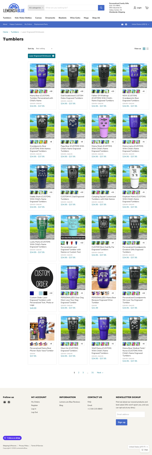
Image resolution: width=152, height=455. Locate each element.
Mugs (86, 18)
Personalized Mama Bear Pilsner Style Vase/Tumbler (42, 349)
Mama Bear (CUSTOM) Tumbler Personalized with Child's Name (41, 98)
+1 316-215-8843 (95, 409)
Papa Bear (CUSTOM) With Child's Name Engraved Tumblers (72, 148)
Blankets (62, 18)
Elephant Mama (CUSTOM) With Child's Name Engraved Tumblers (134, 199)
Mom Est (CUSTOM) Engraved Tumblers (69, 349)
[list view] (147, 48)
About (5, 24)
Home (5, 32)
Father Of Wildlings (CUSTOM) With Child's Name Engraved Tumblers (103, 98)
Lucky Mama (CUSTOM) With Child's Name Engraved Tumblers (40, 244)
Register (34, 405)
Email (90, 405)
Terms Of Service (37, 446)
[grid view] (144, 48)
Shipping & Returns (9, 446)
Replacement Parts (41, 24)
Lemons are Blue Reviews (69, 402)
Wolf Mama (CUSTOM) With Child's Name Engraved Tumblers (101, 350)
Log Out (34, 412)
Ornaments (50, 18)
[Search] (101, 7)
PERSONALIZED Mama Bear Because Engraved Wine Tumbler (104, 300)
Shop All (96, 18)
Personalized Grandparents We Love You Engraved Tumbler (134, 300)
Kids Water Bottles (23, 18)
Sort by (31, 49)
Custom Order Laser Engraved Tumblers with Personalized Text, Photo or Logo (42, 301)
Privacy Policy (24, 446)
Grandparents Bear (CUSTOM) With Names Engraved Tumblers (40, 148)
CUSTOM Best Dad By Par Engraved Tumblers (103, 248)
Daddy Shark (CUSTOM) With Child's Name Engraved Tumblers (40, 199)
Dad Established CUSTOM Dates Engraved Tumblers (72, 96)
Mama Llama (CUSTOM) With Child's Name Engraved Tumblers (133, 148)
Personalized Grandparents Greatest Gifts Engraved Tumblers (134, 249)
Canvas (38, 18)
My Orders (28, 24)
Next (99, 372)
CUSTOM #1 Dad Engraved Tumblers (72, 197)
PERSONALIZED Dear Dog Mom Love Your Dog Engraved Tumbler (72, 300)
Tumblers (7, 18)
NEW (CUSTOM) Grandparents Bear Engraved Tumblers (131, 98)
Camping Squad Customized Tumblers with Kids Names (104, 197)
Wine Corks (75, 18)
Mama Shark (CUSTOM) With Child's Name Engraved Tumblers (102, 148)
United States (139, 24)
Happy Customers (16, 24)
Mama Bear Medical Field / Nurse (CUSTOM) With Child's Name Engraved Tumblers (134, 352)
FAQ (89, 402)
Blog (61, 405)
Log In (33, 409)
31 (92, 372)
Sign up (121, 422)
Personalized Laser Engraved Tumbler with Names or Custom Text (71, 249)
